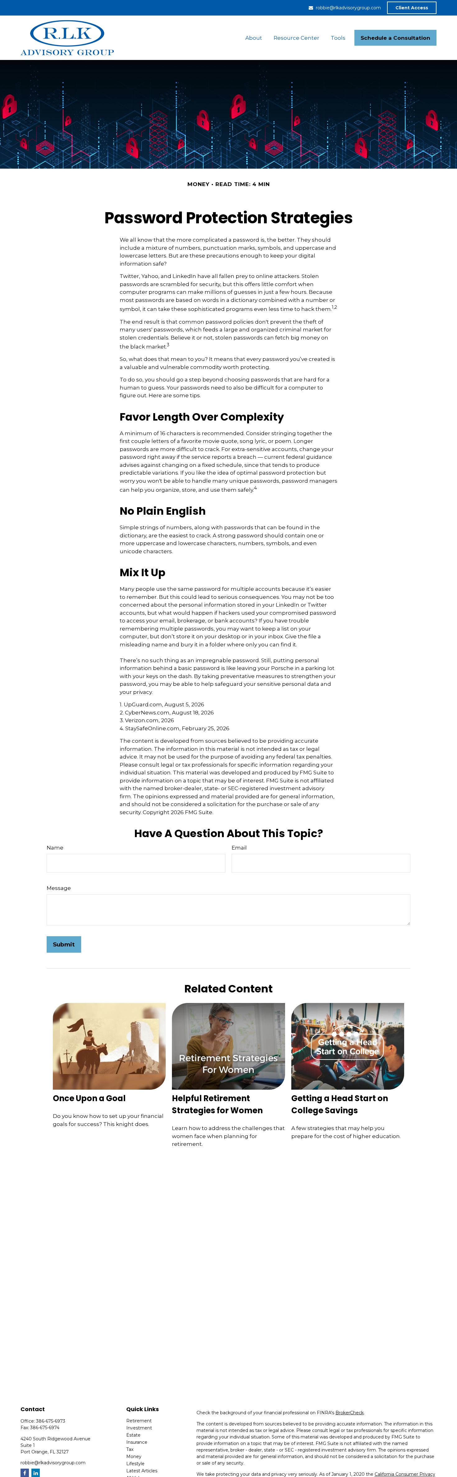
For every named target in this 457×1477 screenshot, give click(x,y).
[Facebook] (25, 1473)
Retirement (139, 1421)
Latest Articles (141, 1471)
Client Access (411, 8)
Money (133, 1456)
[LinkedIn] (35, 1473)
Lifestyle (135, 1463)
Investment (139, 1428)
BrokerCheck (349, 1412)
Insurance (136, 1442)
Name (55, 848)
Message (59, 888)
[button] (254, 38)
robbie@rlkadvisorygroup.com (348, 8)
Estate (133, 1435)
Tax (129, 1449)
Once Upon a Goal (89, 1098)
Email (239, 848)
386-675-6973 (50, 1421)
